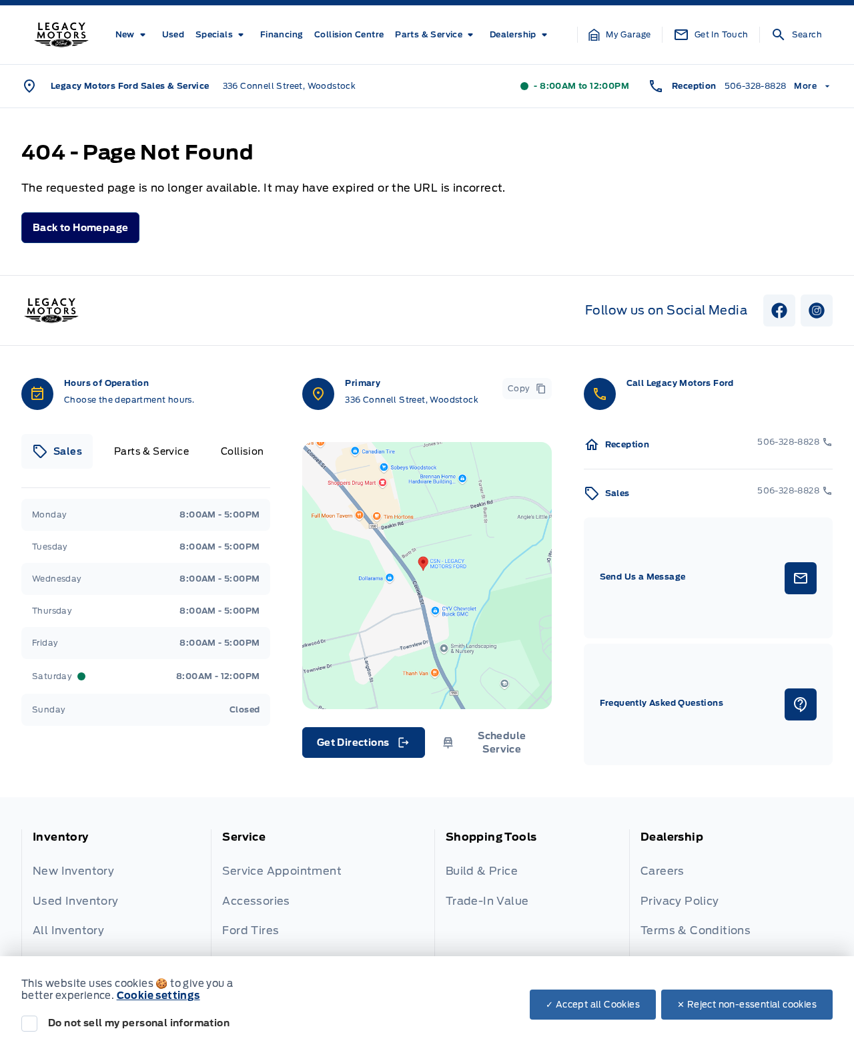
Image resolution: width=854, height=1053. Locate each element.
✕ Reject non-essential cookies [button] (747, 1005)
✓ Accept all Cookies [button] (593, 1005)
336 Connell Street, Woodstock (289, 86)
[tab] (57, 451)
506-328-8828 (756, 86)
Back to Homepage (80, 227)
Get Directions (362, 746)
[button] (619, 35)
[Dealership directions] (426, 575)
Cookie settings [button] (158, 996)
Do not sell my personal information (139, 1023)
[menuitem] (133, 35)
